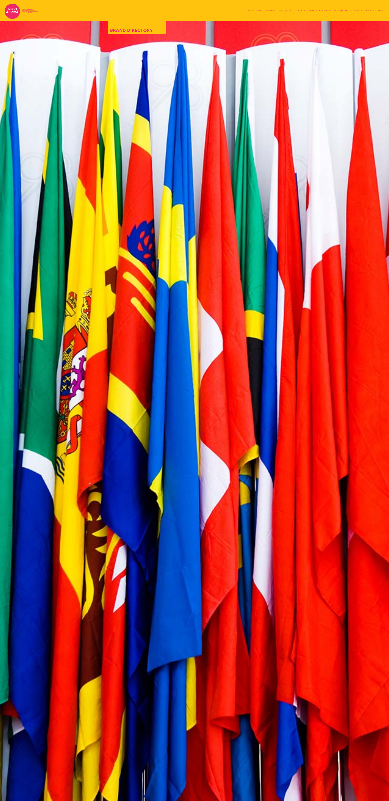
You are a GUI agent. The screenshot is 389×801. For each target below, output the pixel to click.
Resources (325, 10)
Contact (378, 10)
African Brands (343, 10)
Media (368, 10)
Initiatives (299, 10)
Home (251, 10)
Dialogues (285, 10)
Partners (271, 10)
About (259, 10)
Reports (312, 10)
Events (358, 10)
